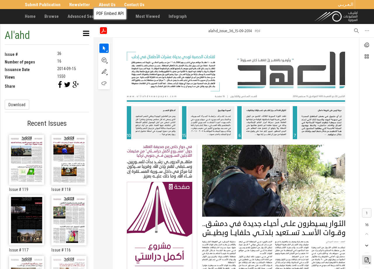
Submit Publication (42, 4)
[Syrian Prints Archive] (336, 16)
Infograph (178, 16)
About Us (107, 4)
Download (16, 104)
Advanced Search (83, 16)
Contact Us (134, 4)
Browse (51, 16)
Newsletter (79, 4)
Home (30, 16)
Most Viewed (148, 16)
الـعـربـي (345, 4)
